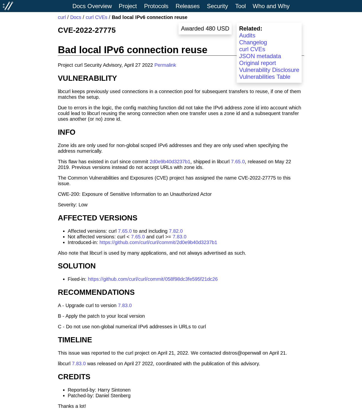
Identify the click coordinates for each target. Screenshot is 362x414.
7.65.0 (238, 161)
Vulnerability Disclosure (269, 69)
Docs (75, 17)
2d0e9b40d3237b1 (170, 161)
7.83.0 (179, 236)
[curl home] (8, 5)
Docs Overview (92, 6)
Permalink (165, 65)
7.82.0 (176, 231)
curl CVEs (96, 17)
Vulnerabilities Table (264, 76)
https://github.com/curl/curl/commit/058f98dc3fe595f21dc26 (153, 279)
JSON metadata (260, 56)
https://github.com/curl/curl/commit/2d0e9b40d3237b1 (158, 242)
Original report (257, 63)
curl (62, 17)
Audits (247, 35)
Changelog (253, 42)
